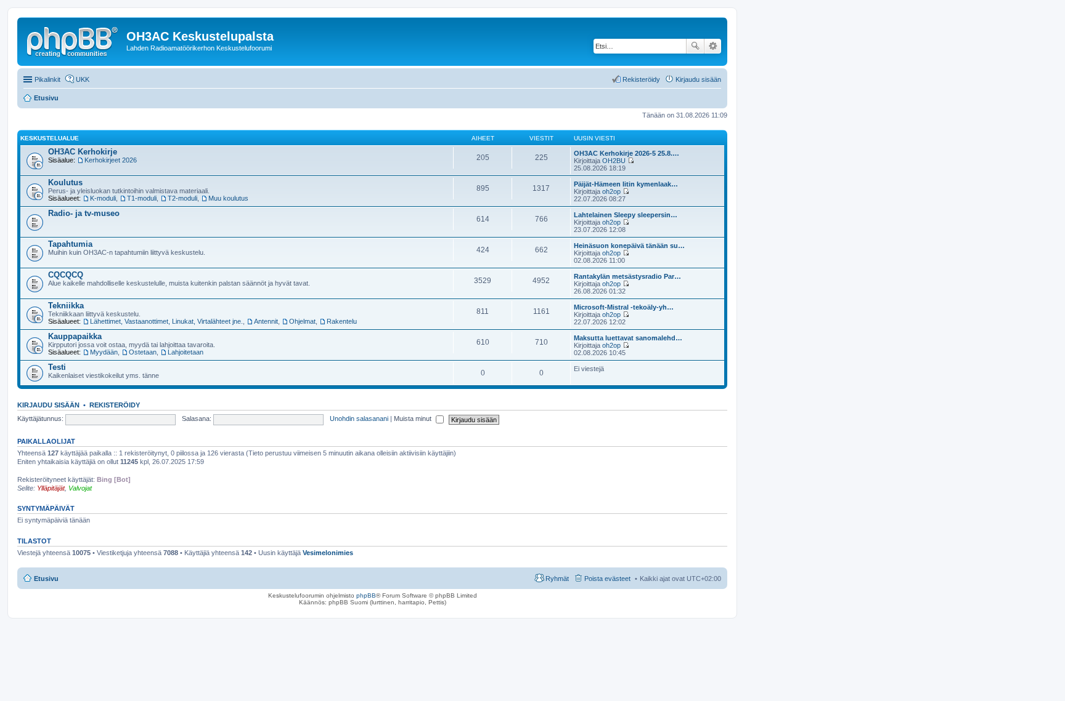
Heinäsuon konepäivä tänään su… (629, 245)
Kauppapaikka (75, 336)
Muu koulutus (228, 198)
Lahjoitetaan (185, 352)
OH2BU (614, 160)
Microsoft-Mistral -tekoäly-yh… (624, 307)
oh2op (611, 191)
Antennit (266, 321)
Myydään (104, 352)
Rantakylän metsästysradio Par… (627, 276)
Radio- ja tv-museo (84, 213)
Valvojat (80, 488)
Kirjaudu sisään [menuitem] (698, 79)
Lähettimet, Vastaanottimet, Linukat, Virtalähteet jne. (166, 321)
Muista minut (413, 418)
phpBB (366, 595)
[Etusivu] (73, 40)
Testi (57, 367)
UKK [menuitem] (82, 79)
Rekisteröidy (114, 405)
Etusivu (46, 578)
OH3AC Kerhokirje (82, 151)
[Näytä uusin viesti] (630, 160)
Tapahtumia (70, 244)
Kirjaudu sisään (48, 405)
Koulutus (65, 182)
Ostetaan (143, 352)
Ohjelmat (302, 321)
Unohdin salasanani (359, 418)
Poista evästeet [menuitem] (607, 578)
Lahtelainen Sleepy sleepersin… (625, 214)
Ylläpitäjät (51, 488)
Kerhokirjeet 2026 (110, 160)
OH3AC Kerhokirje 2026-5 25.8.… (626, 153)
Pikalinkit (47, 79)
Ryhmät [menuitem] (557, 578)
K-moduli (103, 198)
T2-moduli (182, 198)
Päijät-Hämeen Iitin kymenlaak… (626, 184)
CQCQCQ (65, 274)
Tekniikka (66, 305)
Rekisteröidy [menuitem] (641, 79)
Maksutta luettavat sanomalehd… (628, 338)
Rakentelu (342, 321)
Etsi (695, 46)
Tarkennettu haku (712, 46)
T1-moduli (142, 198)
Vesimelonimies (328, 552)
